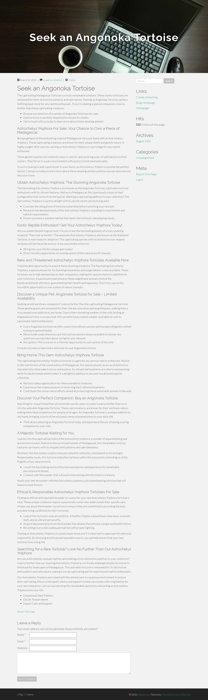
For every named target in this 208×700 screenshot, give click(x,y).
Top (21, 694)
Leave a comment (52, 79)
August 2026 (143, 141)
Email (21, 641)
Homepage (142, 108)
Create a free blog (147, 97)
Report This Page (26, 611)
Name (21, 634)
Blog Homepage (145, 102)
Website (22, 648)
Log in (139, 179)
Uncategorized (145, 157)
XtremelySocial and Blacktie (175, 694)
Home (72, 79)
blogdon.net (143, 694)
